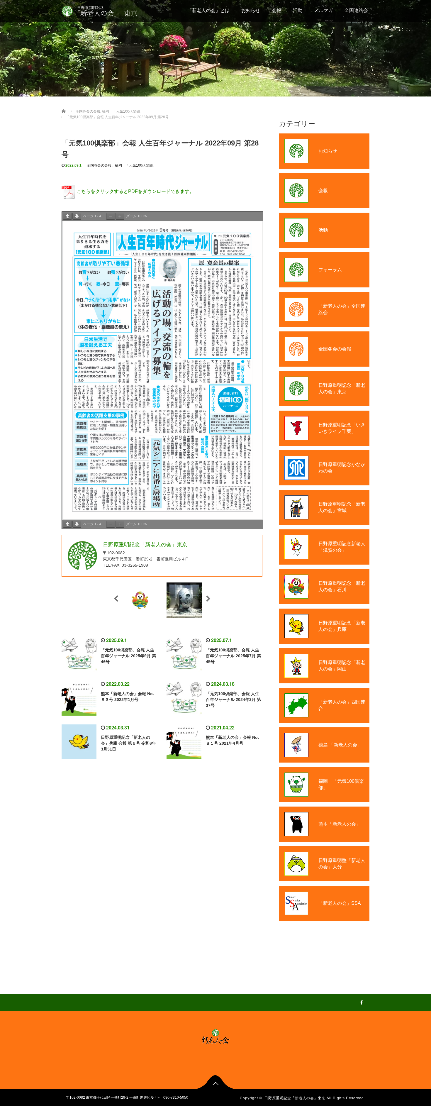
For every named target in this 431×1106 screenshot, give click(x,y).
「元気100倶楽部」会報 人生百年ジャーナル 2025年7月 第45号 (233, 656)
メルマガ (323, 10)
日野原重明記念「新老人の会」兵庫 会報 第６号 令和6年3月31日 (128, 743)
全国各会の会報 (99, 165)
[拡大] (120, 216)
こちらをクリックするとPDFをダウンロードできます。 (135, 191)
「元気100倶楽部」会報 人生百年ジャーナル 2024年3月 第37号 (233, 699)
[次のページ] (76, 216)
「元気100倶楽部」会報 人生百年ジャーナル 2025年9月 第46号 (128, 656)
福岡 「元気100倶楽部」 (135, 165)
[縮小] (110, 216)
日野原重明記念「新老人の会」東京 (294, 1097)
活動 (297, 10)
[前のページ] (67, 216)
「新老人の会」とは (208, 10)
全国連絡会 (356, 10)
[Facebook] (360, 1001)
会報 (276, 10)
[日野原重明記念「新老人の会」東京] (106, 10)
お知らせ (250, 10)
